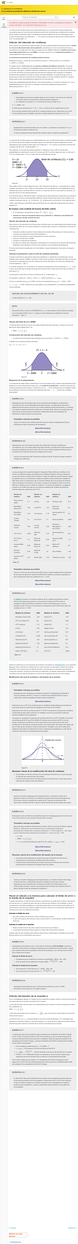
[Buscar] (56, 17)
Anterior (13, 1228)
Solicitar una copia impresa (15, 1235)
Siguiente (71, 1228)
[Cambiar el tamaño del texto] (73, 17)
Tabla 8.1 (67, 485)
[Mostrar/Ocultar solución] (42, 428)
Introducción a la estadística (13, 9)
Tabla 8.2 (19, 599)
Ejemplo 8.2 (56, 693)
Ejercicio (12, 667)
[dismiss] (75, 22)
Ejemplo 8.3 (60, 665)
